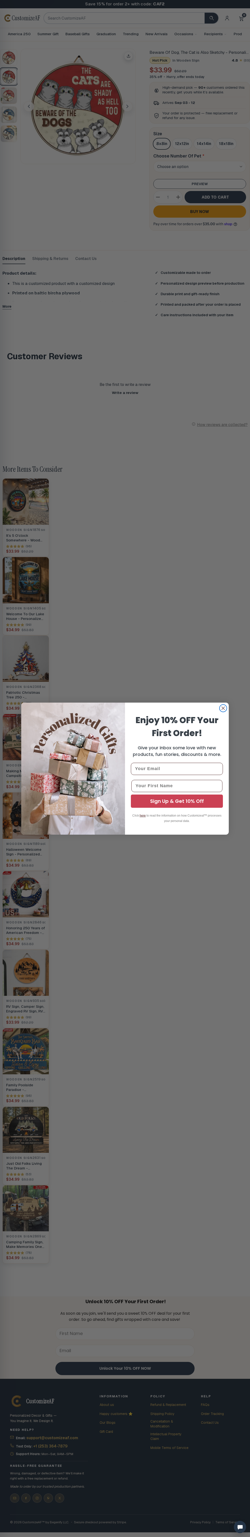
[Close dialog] (223, 708)
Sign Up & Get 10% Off (177, 801)
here (143, 815)
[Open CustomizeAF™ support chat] (240, 1527)
